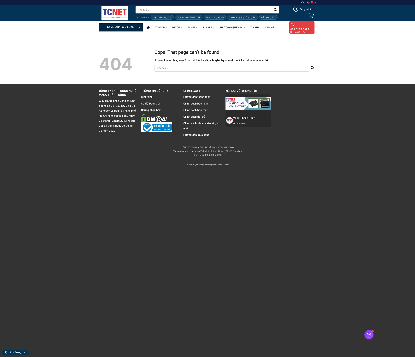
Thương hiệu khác (231, 27)
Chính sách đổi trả (194, 116)
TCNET (191, 27)
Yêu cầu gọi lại (17, 352)
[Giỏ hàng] (311, 15)
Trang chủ (148, 27)
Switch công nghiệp (215, 17)
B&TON (176, 27)
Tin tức (255, 27)
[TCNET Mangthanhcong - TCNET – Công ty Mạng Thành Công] (115, 13)
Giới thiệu (147, 96)
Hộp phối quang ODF (162, 17)
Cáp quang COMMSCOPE (188, 17)
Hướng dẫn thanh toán (196, 96)
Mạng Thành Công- (244, 118)
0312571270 (119, 105)
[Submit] (275, 9)
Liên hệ (269, 27)
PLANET (207, 27)
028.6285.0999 (299, 29)
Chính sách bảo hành (195, 103)
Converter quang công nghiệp (242, 17)
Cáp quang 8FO (268, 17)
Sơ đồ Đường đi (150, 103)
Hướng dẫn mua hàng (196, 134)
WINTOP (160, 27)
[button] (302, 9)
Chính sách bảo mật (195, 110)
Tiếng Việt (304, 2)
